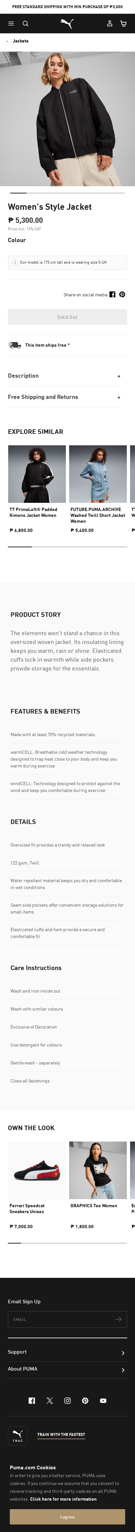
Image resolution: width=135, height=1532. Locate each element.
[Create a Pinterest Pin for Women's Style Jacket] (122, 294)
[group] (37, 486)
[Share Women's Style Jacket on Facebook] (112, 294)
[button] (13, 23)
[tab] (18, 193)
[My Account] (110, 23)
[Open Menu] (13, 23)
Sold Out (67, 317)
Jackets (21, 40)
